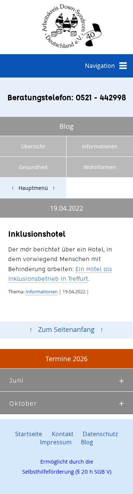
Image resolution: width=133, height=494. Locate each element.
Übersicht (33, 146)
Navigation (100, 66)
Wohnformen (99, 167)
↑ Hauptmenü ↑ (33, 187)
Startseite (28, 434)
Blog (87, 442)
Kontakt (63, 434)
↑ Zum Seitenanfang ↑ (66, 329)
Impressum (56, 442)
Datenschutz (100, 434)
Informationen (99, 146)
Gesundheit (33, 167)
